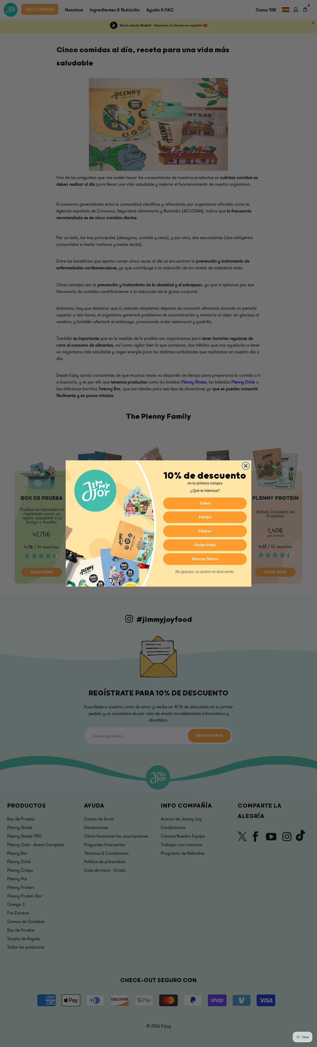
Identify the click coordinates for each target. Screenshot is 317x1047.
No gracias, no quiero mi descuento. (205, 572)
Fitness (204, 531)
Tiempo (205, 517)
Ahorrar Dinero (205, 559)
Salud (205, 503)
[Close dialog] (245, 466)
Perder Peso (205, 545)
